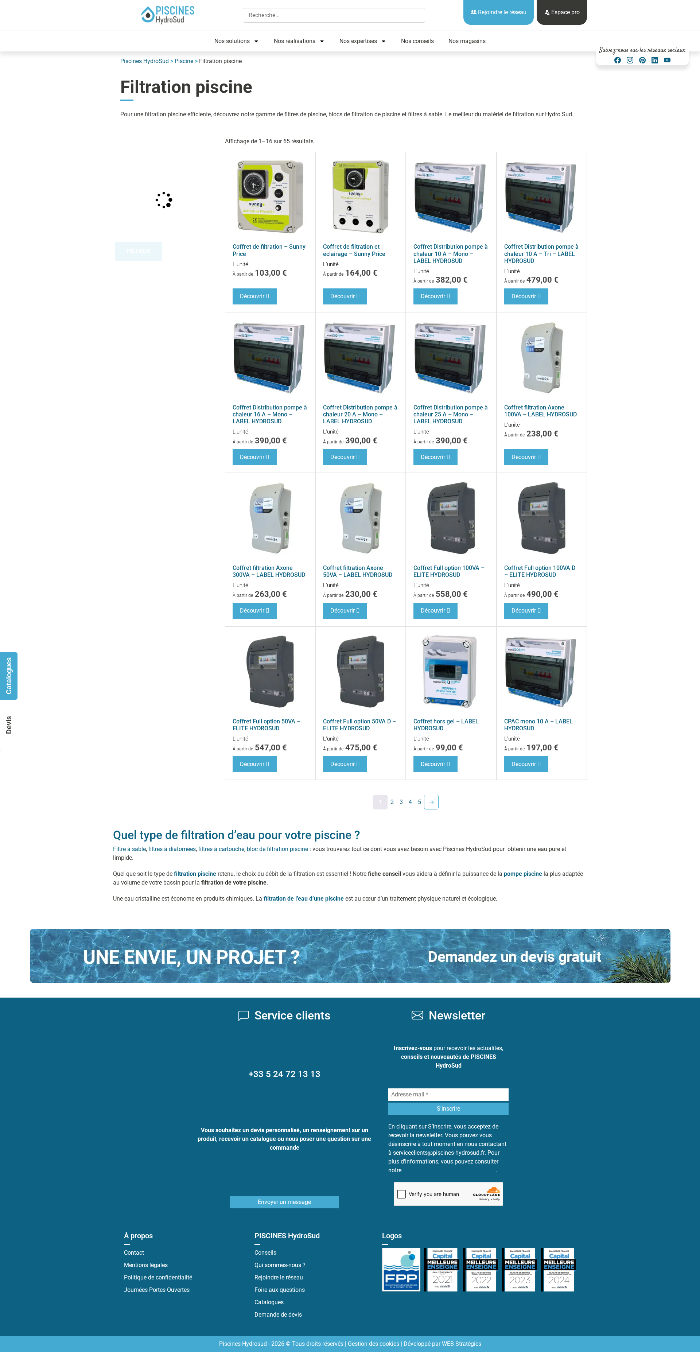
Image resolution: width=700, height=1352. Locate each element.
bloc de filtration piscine (277, 849)
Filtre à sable (129, 849)
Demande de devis (278, 1314)
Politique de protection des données (449, 1170)
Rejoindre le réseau (501, 12)
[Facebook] (617, 60)
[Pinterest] (642, 60)
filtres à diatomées (172, 849)
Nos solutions (232, 41)
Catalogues (269, 1302)
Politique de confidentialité (158, 1277)
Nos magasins (467, 41)
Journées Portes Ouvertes (157, 1289)
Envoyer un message (284, 1201)
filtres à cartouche (221, 849)
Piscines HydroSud (144, 61)
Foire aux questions (279, 1289)
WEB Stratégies (461, 1343)
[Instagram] (630, 60)
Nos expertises (358, 41)
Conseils (265, 1252)
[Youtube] (667, 60)
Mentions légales (146, 1265)
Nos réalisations (294, 41)
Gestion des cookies (373, 1343)
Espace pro (565, 12)
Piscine (184, 61)
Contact (134, 1252)
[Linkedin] (655, 60)
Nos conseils (417, 41)
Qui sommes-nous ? (280, 1265)
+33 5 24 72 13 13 (284, 1074)
